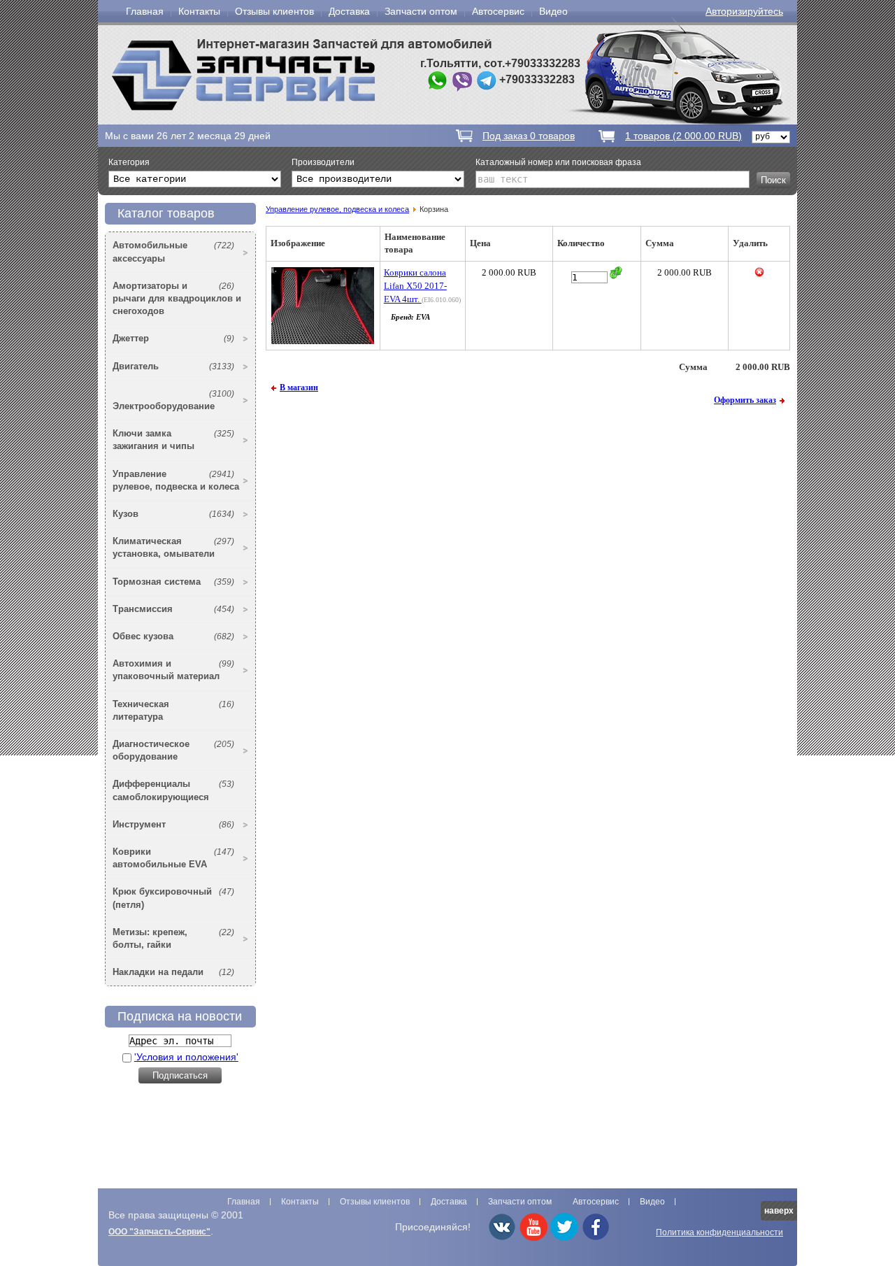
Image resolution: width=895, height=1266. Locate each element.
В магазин (299, 387)
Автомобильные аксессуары (173, 251)
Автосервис (498, 11)
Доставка (349, 11)
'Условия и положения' (186, 1056)
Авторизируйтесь (744, 11)
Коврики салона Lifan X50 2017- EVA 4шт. (415, 286)
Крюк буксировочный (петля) (173, 897)
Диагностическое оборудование (173, 750)
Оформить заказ (745, 400)
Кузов (173, 513)
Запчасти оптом (421, 11)
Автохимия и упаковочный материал (173, 669)
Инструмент (173, 824)
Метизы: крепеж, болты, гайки (173, 938)
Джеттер (173, 338)
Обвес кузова (173, 636)
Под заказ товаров (528, 135)
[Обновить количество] (616, 272)
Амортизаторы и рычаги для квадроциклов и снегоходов (177, 298)
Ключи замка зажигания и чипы (173, 439)
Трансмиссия (173, 609)
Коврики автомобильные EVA (173, 857)
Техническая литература (173, 710)
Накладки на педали (173, 972)
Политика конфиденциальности (719, 1232)
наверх (779, 1211)
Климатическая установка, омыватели (173, 547)
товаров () (683, 135)
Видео (553, 11)
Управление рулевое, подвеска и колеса (176, 480)
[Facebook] (596, 1238)
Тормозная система (173, 581)
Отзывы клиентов (274, 11)
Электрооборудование (173, 400)
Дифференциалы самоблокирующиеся (173, 790)
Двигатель (173, 366)
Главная (145, 11)
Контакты (199, 11)
